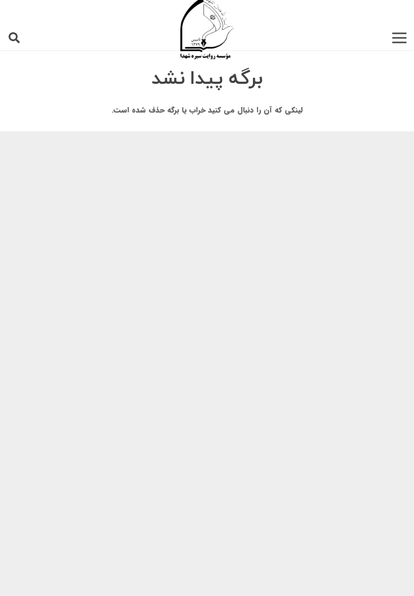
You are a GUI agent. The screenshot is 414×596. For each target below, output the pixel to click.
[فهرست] (399, 38)
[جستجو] (14, 37)
